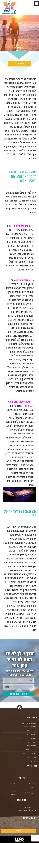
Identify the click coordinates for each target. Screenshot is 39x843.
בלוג (13, 787)
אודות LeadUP (29, 793)
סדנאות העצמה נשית (29, 753)
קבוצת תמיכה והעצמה (28, 723)
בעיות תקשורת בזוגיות (28, 757)
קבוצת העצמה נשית (29, 727)
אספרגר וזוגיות (31, 750)
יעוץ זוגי (12, 791)
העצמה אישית (31, 730)
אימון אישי (12, 783)
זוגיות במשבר (31, 734)
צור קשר (12, 795)
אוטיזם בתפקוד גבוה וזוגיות (27, 738)
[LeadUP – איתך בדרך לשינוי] (9, 7)
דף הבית (31, 783)
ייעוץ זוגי (33, 761)
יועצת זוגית (32, 742)
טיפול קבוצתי (31, 746)
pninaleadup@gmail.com (24, 810)
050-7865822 (30, 807)
